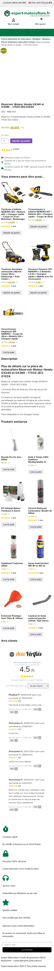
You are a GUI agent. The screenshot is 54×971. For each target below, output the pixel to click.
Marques (46, 39)
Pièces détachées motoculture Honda (18, 42)
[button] (27, 32)
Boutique (37, 39)
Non (14, 712)
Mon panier (40, 24)
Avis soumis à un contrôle (26, 665)
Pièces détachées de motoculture (16, 39)
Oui (37, 709)
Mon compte (13, 24)
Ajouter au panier (21, 141)
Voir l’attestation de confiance (27, 663)
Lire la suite (8, 352)
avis (16, 149)
